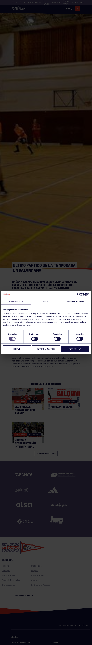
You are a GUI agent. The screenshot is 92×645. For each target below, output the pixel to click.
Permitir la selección (46, 349)
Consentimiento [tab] (16, 301)
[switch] (34, 339)
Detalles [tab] (46, 301)
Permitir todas (75, 349)
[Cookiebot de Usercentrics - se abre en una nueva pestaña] (78, 294)
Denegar (16, 349)
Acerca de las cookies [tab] (76, 301)
